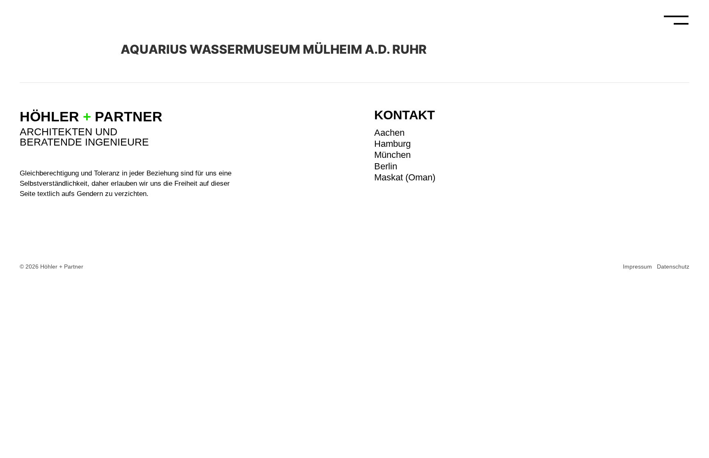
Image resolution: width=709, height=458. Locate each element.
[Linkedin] (684, 149)
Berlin (385, 166)
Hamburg (392, 144)
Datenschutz (673, 266)
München (392, 155)
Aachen (389, 133)
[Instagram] (684, 113)
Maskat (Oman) (404, 177)
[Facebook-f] (684, 131)
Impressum (637, 266)
